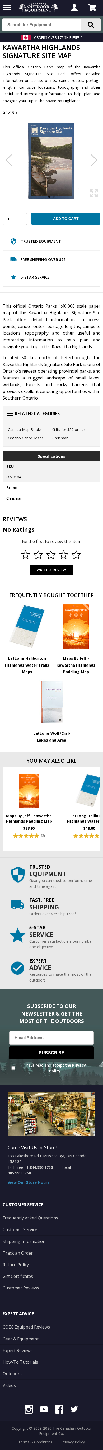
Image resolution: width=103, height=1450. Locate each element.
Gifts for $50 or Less (69, 429)
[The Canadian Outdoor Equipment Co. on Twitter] (74, 1410)
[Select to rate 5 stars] (76, 555)
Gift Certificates (18, 1276)
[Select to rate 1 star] (25, 555)
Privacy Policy (73, 1441)
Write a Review (52, 569)
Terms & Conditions (35, 1441)
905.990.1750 (19, 1172)
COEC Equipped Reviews (26, 1327)
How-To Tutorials (20, 1362)
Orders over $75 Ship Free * (58, 37)
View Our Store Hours (28, 1182)
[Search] (91, 24)
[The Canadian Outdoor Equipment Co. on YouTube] (44, 1410)
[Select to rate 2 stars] (38, 555)
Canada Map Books (25, 429)
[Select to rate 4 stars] (63, 555)
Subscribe (51, 1052)
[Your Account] (74, 8)
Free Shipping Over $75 (43, 259)
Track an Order (18, 1253)
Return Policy (16, 1265)
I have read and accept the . (55, 1068)
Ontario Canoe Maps (26, 437)
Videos (9, 1385)
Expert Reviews (17, 1350)
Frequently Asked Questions (30, 1218)
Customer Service (20, 1229)
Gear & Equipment (21, 1339)
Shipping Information (24, 1241)
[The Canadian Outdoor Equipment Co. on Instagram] (29, 1410)
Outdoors (12, 1374)
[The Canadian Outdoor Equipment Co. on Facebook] (59, 1410)
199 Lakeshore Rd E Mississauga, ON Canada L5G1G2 (47, 1158)
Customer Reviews (21, 1288)
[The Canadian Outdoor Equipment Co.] (38, 10)
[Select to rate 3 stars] (51, 555)
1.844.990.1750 (39, 1167)
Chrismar (60, 437)
